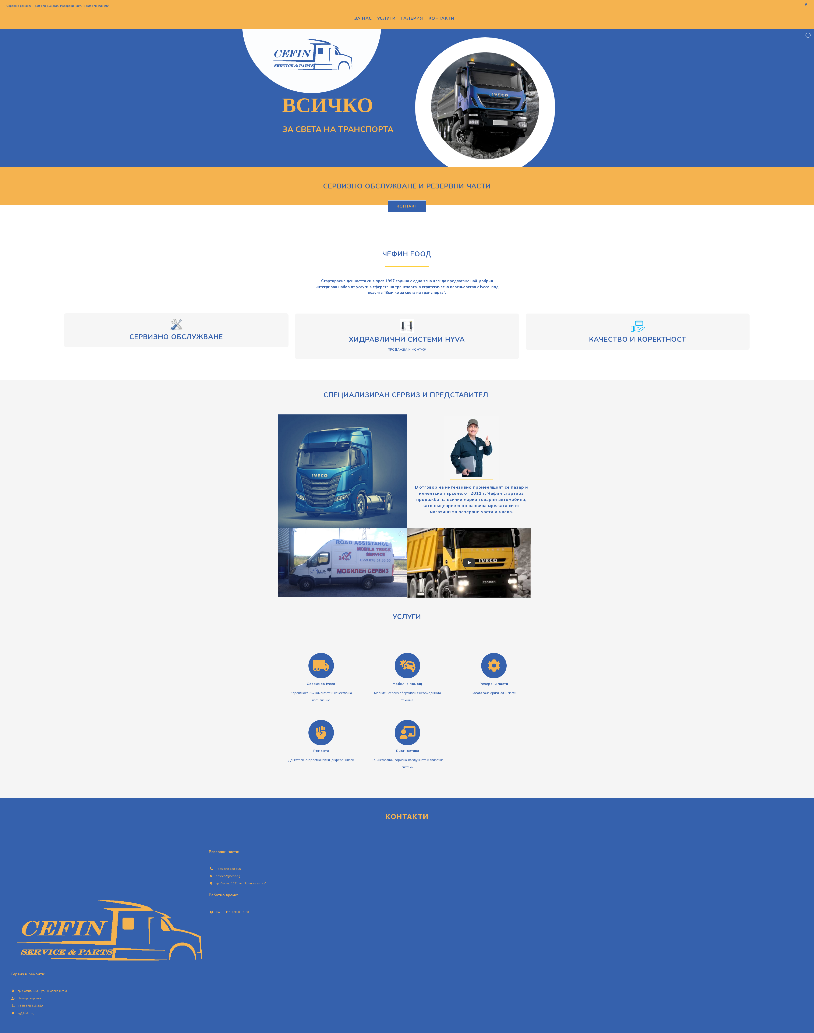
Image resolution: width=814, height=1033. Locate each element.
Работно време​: (223, 895)
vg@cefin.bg (26, 1013)
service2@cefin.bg (228, 876)
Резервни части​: (224, 851)
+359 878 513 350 (30, 1006)
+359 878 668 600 (229, 869)
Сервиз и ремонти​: (28, 974)
